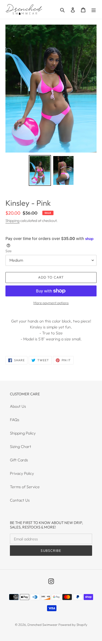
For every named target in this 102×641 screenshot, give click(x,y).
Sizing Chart (20, 446)
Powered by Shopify (72, 625)
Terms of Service (25, 486)
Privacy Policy (22, 473)
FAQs (14, 419)
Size (8, 251)
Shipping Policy (23, 433)
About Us (18, 406)
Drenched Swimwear (42, 625)
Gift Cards (19, 459)
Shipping (12, 220)
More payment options (51, 303)
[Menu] (93, 9)
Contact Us (20, 500)
